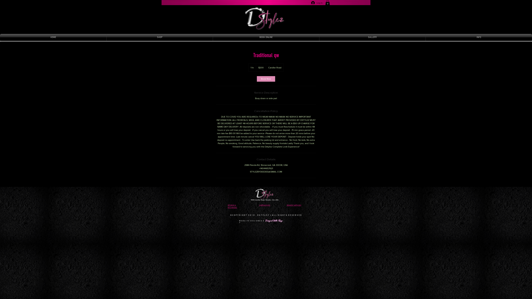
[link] (266, 79)
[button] (327, 2)
